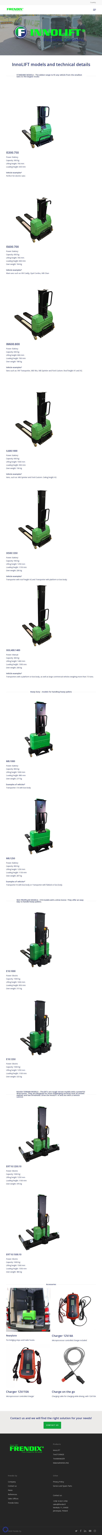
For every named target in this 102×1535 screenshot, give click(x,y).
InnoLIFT (56, 1450)
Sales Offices (13, 1498)
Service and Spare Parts (62, 1486)
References (12, 1494)
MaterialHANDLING (61, 1463)
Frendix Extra (13, 1503)
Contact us (52, 1425)
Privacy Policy (58, 1482)
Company (12, 1482)
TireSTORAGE (58, 1454)
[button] (94, 10)
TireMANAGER (59, 1458)
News (10, 1490)
